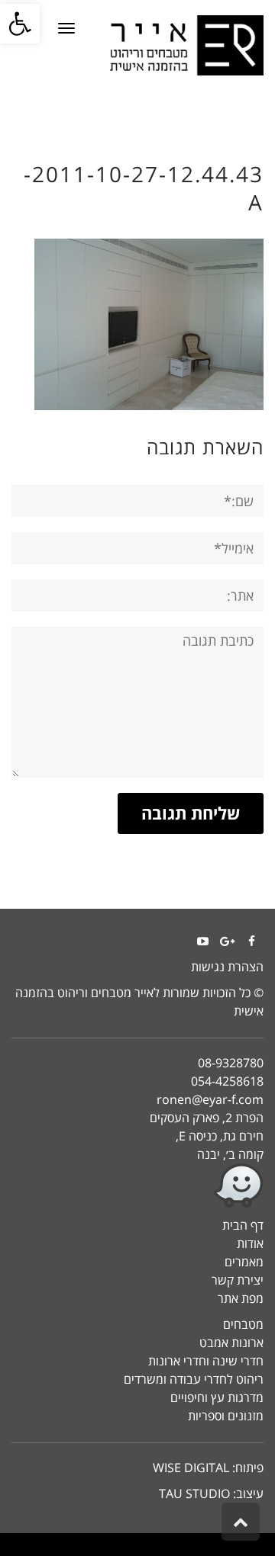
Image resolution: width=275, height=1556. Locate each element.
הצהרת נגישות (227, 966)
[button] (20, 23)
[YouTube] (202, 941)
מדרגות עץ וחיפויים (217, 1397)
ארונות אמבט (231, 1342)
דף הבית (243, 1225)
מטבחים (243, 1324)
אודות (250, 1243)
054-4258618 (227, 1081)
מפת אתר (241, 1298)
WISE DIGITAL (191, 1467)
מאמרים (244, 1261)
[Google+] (227, 941)
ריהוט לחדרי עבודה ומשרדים (194, 1379)
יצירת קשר (238, 1280)
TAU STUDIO (194, 1493)
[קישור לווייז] (137, 1185)
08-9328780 (231, 1062)
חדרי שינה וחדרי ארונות (206, 1360)
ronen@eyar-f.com (210, 1099)
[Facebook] (251, 941)
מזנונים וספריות (226, 1415)
